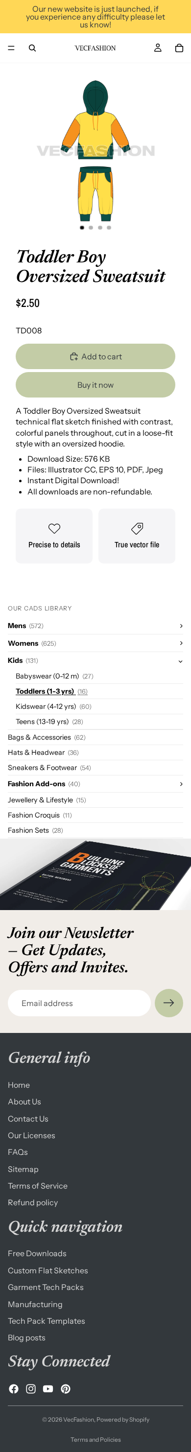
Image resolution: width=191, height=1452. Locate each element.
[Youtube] (48, 1389)
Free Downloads (37, 1254)
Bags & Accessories (47, 737)
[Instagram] (31, 1389)
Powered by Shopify (122, 1419)
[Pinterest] (66, 1389)
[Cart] (179, 48)
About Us (24, 1101)
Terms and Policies (96, 1439)
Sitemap (23, 1169)
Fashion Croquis (40, 815)
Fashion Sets (35, 830)
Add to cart (101, 356)
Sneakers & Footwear (49, 767)
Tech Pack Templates (46, 1321)
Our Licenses (31, 1135)
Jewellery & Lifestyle (47, 800)
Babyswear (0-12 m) (55, 676)
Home (19, 1085)
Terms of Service (38, 1186)
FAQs (18, 1152)
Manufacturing (35, 1304)
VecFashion (78, 1419)
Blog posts (27, 1338)
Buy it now (95, 385)
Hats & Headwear (43, 752)
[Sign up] (169, 1003)
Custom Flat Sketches (48, 1270)
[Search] (32, 48)
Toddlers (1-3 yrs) (52, 691)
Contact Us (28, 1119)
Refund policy (33, 1203)
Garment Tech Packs (46, 1287)
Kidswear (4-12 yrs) (54, 706)
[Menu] (11, 48)
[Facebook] (14, 1389)
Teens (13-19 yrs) (49, 721)
